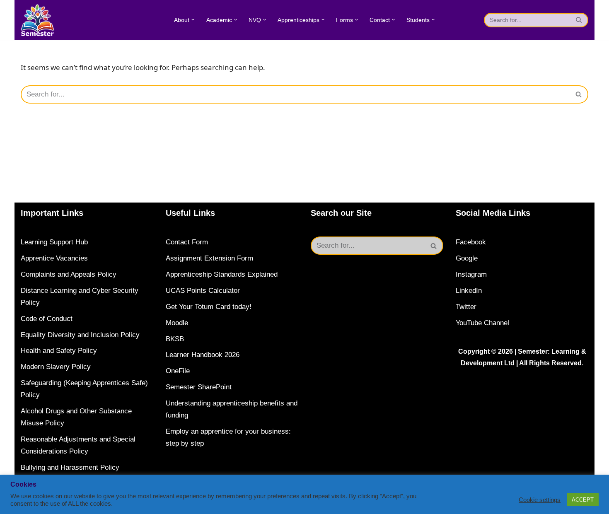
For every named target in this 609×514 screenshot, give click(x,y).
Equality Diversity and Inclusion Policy (80, 335)
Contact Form (187, 242)
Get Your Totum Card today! (208, 307)
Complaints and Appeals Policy (68, 274)
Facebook (471, 242)
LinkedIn (469, 290)
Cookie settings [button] (540, 500)
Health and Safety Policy (59, 351)
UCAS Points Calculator (203, 290)
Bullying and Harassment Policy (70, 467)
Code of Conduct (46, 319)
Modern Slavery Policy (56, 367)
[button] (192, 19)
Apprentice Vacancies (54, 258)
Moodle (177, 323)
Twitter (466, 307)
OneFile (178, 371)
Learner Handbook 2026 (202, 355)
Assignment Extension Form (209, 258)
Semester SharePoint (199, 387)
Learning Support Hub (54, 242)
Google (467, 258)
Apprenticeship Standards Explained (222, 274)
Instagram (471, 274)
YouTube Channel (482, 323)
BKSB (175, 339)
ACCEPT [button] (583, 500)
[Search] (579, 20)
